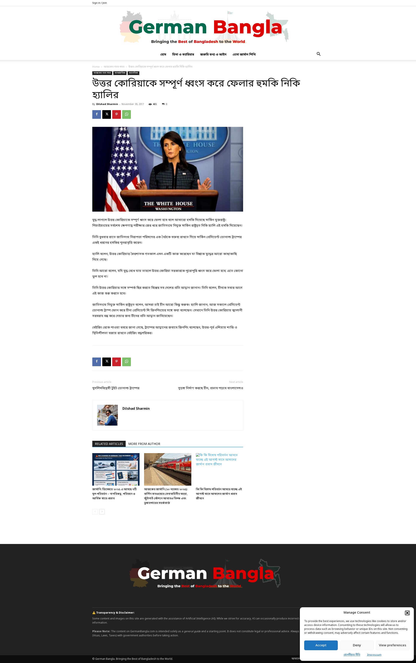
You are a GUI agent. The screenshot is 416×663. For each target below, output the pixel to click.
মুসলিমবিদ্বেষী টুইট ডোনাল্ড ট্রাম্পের (115, 388)
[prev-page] (95, 511)
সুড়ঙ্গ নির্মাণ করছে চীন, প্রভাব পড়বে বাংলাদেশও (210, 388)
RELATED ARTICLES (109, 444)
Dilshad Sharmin (107, 104)
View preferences (392, 645)
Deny (357, 645)
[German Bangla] (208, 28)
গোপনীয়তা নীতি (352, 655)
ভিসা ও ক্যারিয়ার (183, 55)
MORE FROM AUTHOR (144, 444)
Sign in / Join (99, 3)
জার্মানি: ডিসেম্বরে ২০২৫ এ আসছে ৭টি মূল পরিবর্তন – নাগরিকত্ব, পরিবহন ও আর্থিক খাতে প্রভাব (114, 494)
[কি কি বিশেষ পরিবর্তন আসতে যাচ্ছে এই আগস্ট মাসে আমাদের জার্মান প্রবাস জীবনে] (219, 469)
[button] (407, 613)
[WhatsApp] (126, 114)
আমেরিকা (133, 73)
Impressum (374, 655)
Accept (321, 645)
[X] (106, 114)
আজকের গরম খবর (114, 67)
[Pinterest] (116, 114)
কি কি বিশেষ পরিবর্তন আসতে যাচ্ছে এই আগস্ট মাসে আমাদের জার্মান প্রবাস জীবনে (219, 494)
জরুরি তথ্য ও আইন (213, 55)
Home (96, 67)
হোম (163, 55)
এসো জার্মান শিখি (244, 55)
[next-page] (102, 511)
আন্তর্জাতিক (120, 73)
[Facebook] (96, 114)
